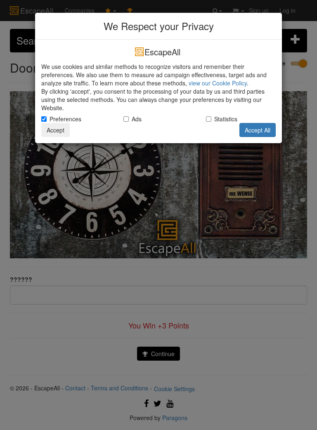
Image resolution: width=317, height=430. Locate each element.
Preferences (65, 119)
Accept (55, 130)
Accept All (257, 130)
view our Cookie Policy (218, 83)
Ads (137, 119)
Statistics (225, 119)
